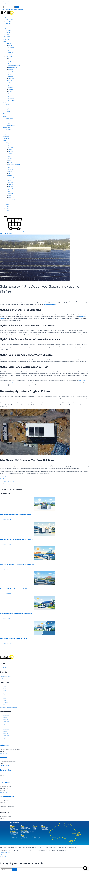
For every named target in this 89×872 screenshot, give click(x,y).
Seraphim (10, 50)
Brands (4, 41)
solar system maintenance (50, 304)
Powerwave (11, 47)
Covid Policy (3, 856)
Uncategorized (6, 484)
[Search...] (6, 869)
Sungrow (10, 85)
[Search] (17, 7)
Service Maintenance (10, 27)
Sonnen (10, 73)
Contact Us (5, 692)
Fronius (10, 91)
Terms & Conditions (5, 852)
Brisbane (5, 717)
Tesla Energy (11, 78)
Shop (4, 113)
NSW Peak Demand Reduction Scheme (9, 707)
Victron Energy (11, 100)
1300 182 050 (3, 667)
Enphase (10, 60)
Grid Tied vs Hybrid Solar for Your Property (13, 638)
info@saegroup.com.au (5, 676)
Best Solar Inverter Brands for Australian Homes (15, 514)
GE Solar (10, 82)
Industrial (8, 25)
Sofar (9, 96)
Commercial (8, 23)
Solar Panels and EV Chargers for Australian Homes (16, 613)
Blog (7, 109)
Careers (7, 106)
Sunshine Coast (6, 715)
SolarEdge (10, 71)
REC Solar (10, 49)
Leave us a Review (4, 753)
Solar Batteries (6, 28)
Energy (7, 206)
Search (1, 7)
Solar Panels (5, 17)
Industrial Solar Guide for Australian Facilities (14, 589)
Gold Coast (5, 719)
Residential (8, 21)
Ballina (4, 723)
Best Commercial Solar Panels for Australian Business (17, 564)
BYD (9, 58)
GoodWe (10, 63)
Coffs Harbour (5, 782)
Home (1, 298)
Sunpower (10, 52)
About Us (5, 102)
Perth (4, 726)
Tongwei (10, 54)
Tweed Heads (6, 721)
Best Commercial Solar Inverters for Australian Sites (16, 539)
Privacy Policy (3, 854)
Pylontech (10, 69)
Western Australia (7, 796)
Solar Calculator (9, 19)
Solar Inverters (6, 36)
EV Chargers (6, 38)
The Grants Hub (6, 39)
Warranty (8, 111)
